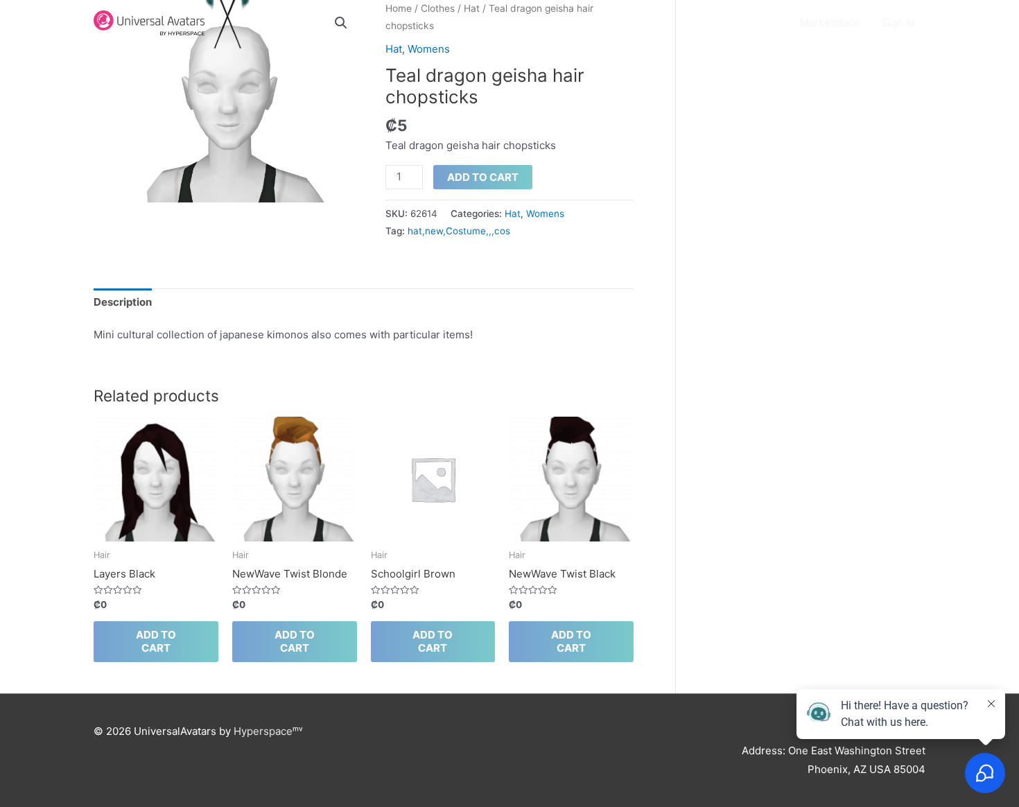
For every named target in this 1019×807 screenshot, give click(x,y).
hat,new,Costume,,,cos (459, 230)
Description (123, 302)
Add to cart (483, 177)
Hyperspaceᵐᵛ (268, 731)
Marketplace (830, 22)
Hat (393, 48)
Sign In (898, 22)
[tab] (123, 302)
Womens (429, 48)
